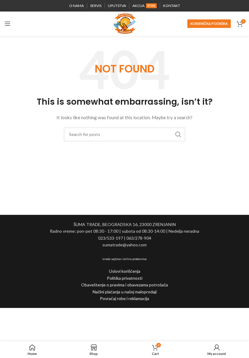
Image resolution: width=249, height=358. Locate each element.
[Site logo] (124, 23)
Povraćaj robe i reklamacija (124, 298)
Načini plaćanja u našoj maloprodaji (125, 291)
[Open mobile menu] (8, 24)
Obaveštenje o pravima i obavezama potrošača (124, 284)
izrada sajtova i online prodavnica (124, 259)
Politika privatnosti (124, 278)
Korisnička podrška (209, 23)
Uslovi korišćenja (124, 271)
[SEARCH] (178, 134)
